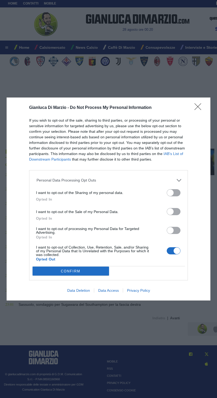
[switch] (173, 192)
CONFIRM (70, 271)
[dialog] (108, 199)
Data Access (108, 290)
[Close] (200, 108)
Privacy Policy (138, 290)
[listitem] (109, 180)
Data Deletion (78, 290)
